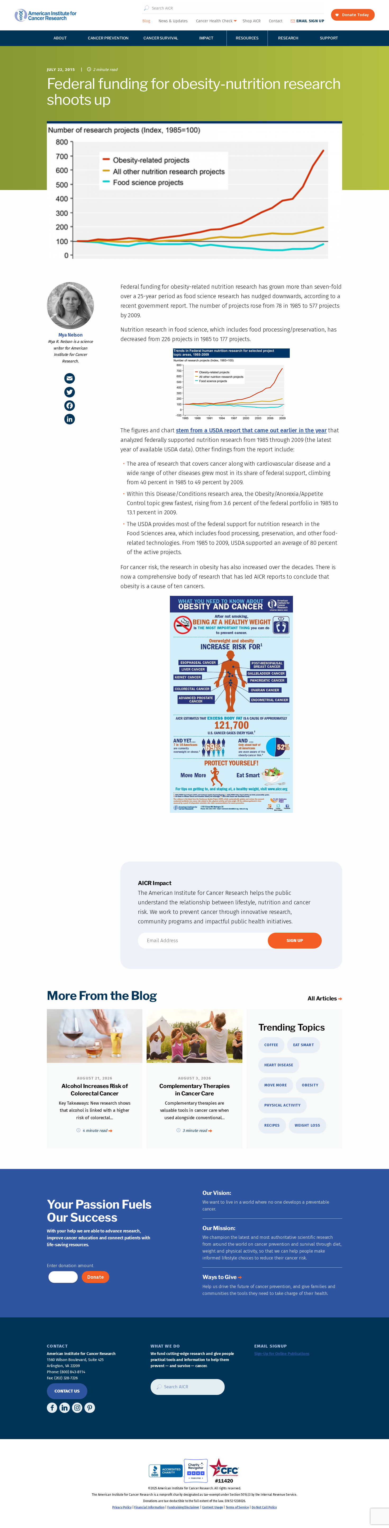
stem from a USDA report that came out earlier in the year (251, 430)
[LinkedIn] (69, 419)
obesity (310, 1085)
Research (288, 38)
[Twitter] (69, 392)
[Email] (69, 378)
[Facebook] (69, 405)
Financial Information (149, 1507)
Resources (247, 38)
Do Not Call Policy (264, 1507)
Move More (275, 1085)
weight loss (307, 1125)
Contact (275, 21)
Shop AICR (252, 21)
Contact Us (67, 1391)
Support (329, 38)
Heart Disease (278, 1065)
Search (146, 8)
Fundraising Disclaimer (183, 1507)
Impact (206, 38)
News (173, 21)
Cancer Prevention (108, 38)
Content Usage (212, 1507)
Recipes (272, 1125)
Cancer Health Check (214, 21)
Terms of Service (237, 1507)
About (59, 38)
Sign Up (310, 21)
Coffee (271, 1045)
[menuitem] (146, 21)
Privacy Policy (122, 1507)
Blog (146, 21)
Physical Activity (282, 1105)
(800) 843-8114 (72, 1372)
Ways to (219, 1277)
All (322, 998)
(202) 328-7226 (66, 1378)
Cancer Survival (160, 38)
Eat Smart (303, 1045)
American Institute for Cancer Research (45, 15)
